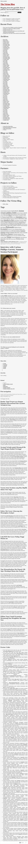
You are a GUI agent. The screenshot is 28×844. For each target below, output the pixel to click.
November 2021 (6, 45)
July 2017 (5, 95)
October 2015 (6, 120)
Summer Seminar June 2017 (13, 232)
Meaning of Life (7, 224)
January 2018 (6, 88)
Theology (10, 234)
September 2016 (6, 107)
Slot (4, 687)
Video (5, 237)
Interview (16, 218)
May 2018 (5, 83)
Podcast (19, 227)
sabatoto (9, 629)
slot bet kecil (24, 580)
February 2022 (6, 41)
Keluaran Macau (23, 461)
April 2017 (5, 99)
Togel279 (5, 787)
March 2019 (5, 73)
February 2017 (6, 101)
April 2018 (5, 85)
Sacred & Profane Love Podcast (9, 127)
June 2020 (5, 60)
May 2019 (5, 71)
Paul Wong (3, 227)
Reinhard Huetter (18, 229)
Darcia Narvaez (14, 214)
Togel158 (11, 657)
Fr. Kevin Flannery (15, 215)
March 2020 (5, 64)
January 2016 (6, 116)
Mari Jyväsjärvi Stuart (15, 222)
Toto (14, 625)
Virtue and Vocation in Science (7, 395)
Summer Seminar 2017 (5, 242)
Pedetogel (20, 672)
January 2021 (6, 55)
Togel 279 (16, 655)
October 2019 (6, 68)
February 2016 (6, 115)
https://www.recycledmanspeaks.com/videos (12, 675)
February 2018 (6, 87)
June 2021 (5, 50)
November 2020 (6, 58)
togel (16, 592)
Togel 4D (24, 482)
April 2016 (5, 113)
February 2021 (6, 54)
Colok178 (25, 693)
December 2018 (6, 75)
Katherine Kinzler (7, 221)
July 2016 (5, 109)
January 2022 (6, 43)
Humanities (12, 218)
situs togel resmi (9, 714)
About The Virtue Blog (8, 126)
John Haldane (16, 220)
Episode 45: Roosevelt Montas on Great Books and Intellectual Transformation (13, 31)
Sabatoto (12, 737)
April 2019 (5, 72)
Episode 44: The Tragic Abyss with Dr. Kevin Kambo (14, 33)
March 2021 (5, 53)
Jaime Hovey (21, 218)
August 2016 (5, 108)
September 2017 (6, 93)
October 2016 (6, 106)
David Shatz (23, 214)
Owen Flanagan (24, 225)
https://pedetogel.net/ (19, 667)
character (25, 212)
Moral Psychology (24, 224)
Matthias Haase (22, 222)
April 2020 (5, 62)
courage (2, 214)
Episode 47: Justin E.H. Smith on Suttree (11, 28)
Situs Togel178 (20, 633)
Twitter (22, 234)
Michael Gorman (13, 224)
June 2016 (5, 110)
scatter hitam (20, 526)
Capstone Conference (20, 212)
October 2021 (6, 46)
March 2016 (5, 114)
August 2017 (5, 94)
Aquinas (21, 211)
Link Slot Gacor (9, 515)
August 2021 (5, 48)
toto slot (3, 597)
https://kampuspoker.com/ (14, 682)
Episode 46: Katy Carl (7, 29)
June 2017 (5, 96)
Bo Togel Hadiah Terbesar (17, 456)
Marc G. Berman (8, 222)
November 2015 (6, 118)
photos (16, 227)
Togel (8, 437)
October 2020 (6, 59)
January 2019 (6, 74)
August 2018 (5, 80)
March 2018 (5, 86)
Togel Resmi (20, 837)
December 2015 (6, 117)
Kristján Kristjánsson (14, 221)
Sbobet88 (25, 814)
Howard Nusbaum (6, 218)
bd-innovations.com (17, 425)
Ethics (10, 215)
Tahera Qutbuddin (23, 232)
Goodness (14, 217)
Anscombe (9, 210)
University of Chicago (5, 235)
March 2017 (5, 100)
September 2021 (6, 47)
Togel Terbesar (13, 419)
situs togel (17, 679)
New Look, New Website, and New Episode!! (12, 27)
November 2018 (6, 76)
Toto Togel (13, 409)
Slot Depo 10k (7, 575)
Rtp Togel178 (20, 653)
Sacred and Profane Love (6, 230)
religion (23, 229)
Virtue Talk (8, 238)
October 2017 (6, 92)
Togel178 (11, 641)
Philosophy (10, 227)
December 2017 (6, 89)
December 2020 (6, 57)
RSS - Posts (5, 204)
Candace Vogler (11, 212)
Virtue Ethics (3, 238)
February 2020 (6, 65)
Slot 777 (8, 565)
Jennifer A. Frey (9, 220)
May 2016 (5, 111)
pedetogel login (9, 431)
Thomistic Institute (17, 234)
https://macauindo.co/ (10, 666)
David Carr (19, 214)
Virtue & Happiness (15, 237)
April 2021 (5, 52)
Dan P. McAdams (6, 214)
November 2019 (6, 67)
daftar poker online (14, 688)
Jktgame (22, 819)
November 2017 (6, 90)
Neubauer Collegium (17, 225)
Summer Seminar (23, 241)
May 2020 (5, 61)
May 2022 (5, 39)
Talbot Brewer (4, 234)
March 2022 (5, 40)
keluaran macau (24, 504)
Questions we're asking (11, 229)
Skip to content (4, 1)
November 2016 (6, 104)
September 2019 (6, 69)
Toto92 (16, 723)
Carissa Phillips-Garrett (8, 384)
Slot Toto (11, 553)
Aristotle (3, 212)
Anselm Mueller (14, 210)
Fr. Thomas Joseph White (7, 217)
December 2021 (6, 44)
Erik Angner (6, 215)
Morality (19, 224)
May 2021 (5, 51)
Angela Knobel (4, 210)
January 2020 (6, 66)
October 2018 (6, 78)
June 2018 (5, 82)
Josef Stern (21, 220)
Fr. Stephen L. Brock (22, 215)
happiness (19, 217)
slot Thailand (19, 585)
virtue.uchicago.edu (24, 237)
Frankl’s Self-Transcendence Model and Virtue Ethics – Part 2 (13, 394)
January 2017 (6, 102)
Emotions (2, 215)
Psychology (4, 229)
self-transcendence (15, 230)
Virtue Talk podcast (7, 128)
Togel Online (11, 602)
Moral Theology (4, 225)
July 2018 (5, 81)
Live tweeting (21, 221)
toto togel (9, 493)
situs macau (18, 704)
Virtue (9, 237)
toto (6, 443)
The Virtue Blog (8, 4)
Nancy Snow (10, 225)
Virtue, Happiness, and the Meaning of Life (9, 241)
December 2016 (6, 103)
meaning (2, 224)
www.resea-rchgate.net (8, 651)
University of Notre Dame (14, 235)
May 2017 (5, 97)
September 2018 (6, 79)
